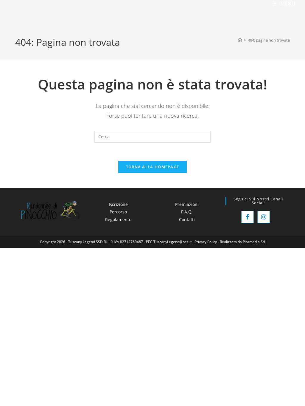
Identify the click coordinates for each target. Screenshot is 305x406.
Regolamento (118, 219)
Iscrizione (118, 204)
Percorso (118, 212)
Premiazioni (187, 204)
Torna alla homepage (152, 166)
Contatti (187, 219)
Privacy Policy (205, 241)
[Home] (240, 40)
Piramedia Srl (254, 241)
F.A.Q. (186, 212)
